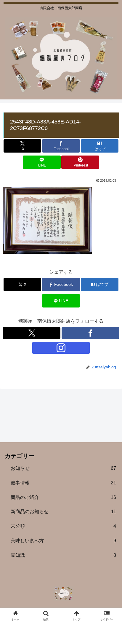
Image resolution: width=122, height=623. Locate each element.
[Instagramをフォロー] (61, 348)
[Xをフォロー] (31, 333)
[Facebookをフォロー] (90, 333)
